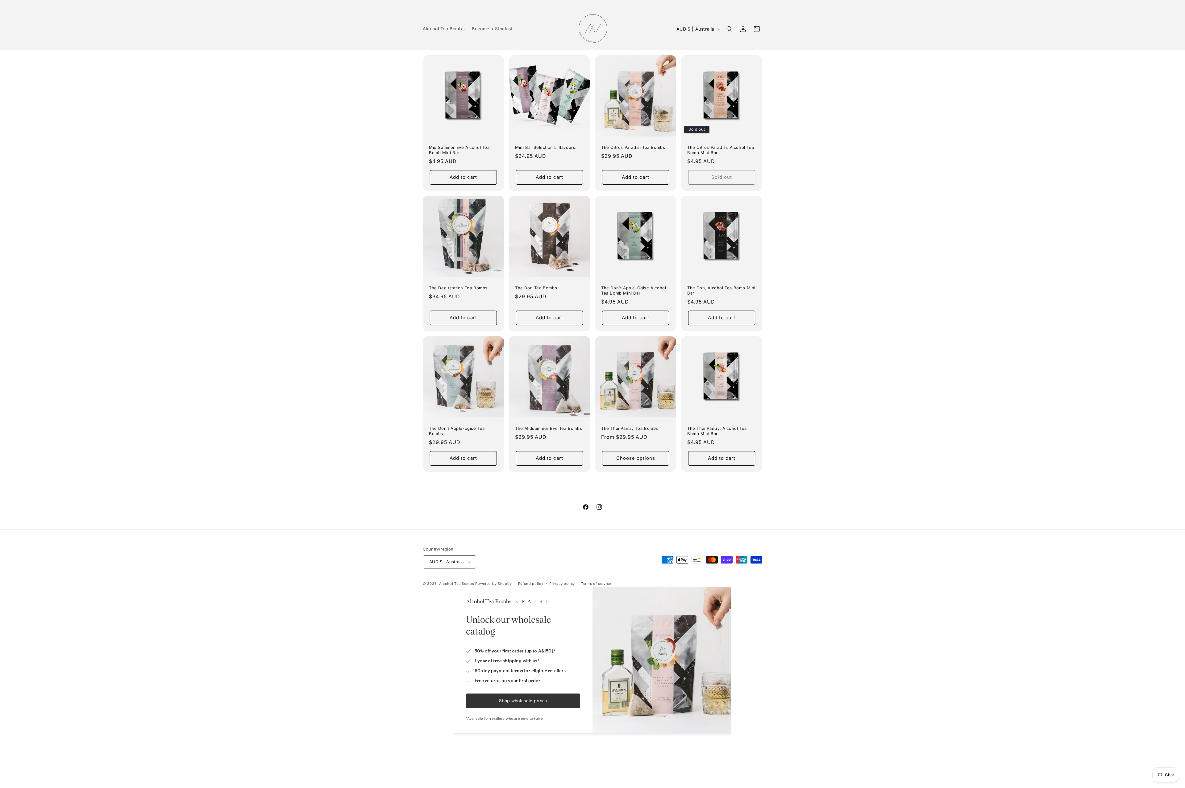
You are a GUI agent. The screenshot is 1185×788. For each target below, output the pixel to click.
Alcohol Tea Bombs (456, 583)
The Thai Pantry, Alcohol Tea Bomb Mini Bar (717, 431)
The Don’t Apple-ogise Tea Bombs (457, 431)
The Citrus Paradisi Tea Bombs (633, 147)
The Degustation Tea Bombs (458, 287)
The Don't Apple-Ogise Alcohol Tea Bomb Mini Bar (633, 290)
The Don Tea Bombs (536, 287)
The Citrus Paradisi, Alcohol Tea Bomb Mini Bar (720, 150)
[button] (729, 29)
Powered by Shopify (493, 583)
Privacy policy (562, 583)
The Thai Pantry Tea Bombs (629, 428)
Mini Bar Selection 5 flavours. (546, 147)
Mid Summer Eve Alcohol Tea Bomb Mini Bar (459, 150)
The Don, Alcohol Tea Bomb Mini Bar (721, 290)
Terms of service (596, 583)
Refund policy (530, 583)
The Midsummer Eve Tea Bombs (548, 428)
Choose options (635, 458)
